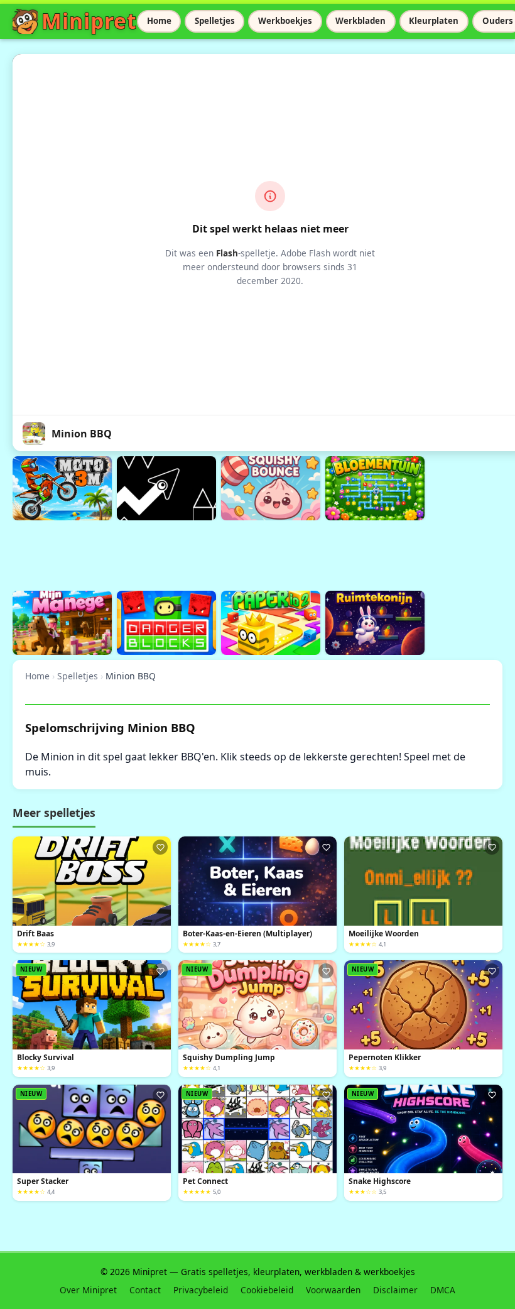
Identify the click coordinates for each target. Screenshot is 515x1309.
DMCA (442, 1290)
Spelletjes (215, 20)
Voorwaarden (333, 1290)
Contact (145, 1290)
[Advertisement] (241, 553)
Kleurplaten (433, 20)
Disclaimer (395, 1290)
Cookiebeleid (267, 1290)
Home (159, 20)
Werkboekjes (285, 20)
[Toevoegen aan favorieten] (160, 847)
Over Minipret (88, 1290)
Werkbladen (360, 20)
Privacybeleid (200, 1290)
